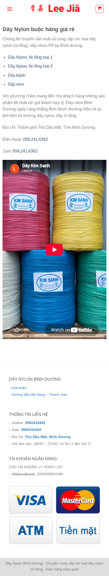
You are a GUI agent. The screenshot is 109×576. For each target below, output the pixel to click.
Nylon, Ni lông (29, 66)
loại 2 (47, 66)
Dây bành (16, 75)
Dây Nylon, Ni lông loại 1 (30, 57)
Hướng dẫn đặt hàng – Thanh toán (39, 394)
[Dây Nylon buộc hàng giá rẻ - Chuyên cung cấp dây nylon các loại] (54, 9)
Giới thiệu (19, 388)
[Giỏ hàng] (100, 9)
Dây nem (16, 84)
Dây (12, 66)
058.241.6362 (35, 139)
